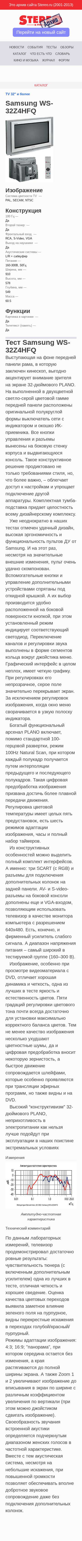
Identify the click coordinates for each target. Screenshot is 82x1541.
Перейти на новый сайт (41, 32)
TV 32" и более (17, 94)
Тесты (51, 47)
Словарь (62, 53)
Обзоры (67, 47)
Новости (16, 47)
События (35, 47)
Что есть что (41, 53)
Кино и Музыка (26, 60)
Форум (64, 60)
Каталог (19, 53)
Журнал (48, 60)
